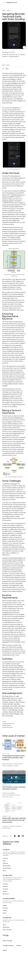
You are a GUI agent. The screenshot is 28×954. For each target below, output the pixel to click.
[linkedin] (15, 836)
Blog (8, 10)
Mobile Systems (6, 725)
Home (3, 10)
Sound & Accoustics (7, 727)
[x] (11, 836)
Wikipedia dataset (8, 201)
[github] (23, 836)
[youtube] (19, 836)
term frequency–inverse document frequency (13, 203)
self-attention (13, 231)
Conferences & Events (8, 723)
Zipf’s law (20, 310)
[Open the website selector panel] (18, 2)
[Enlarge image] (24, 47)
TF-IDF (13, 279)
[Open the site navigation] (3, 2)
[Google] (6, 935)
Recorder (20, 73)
